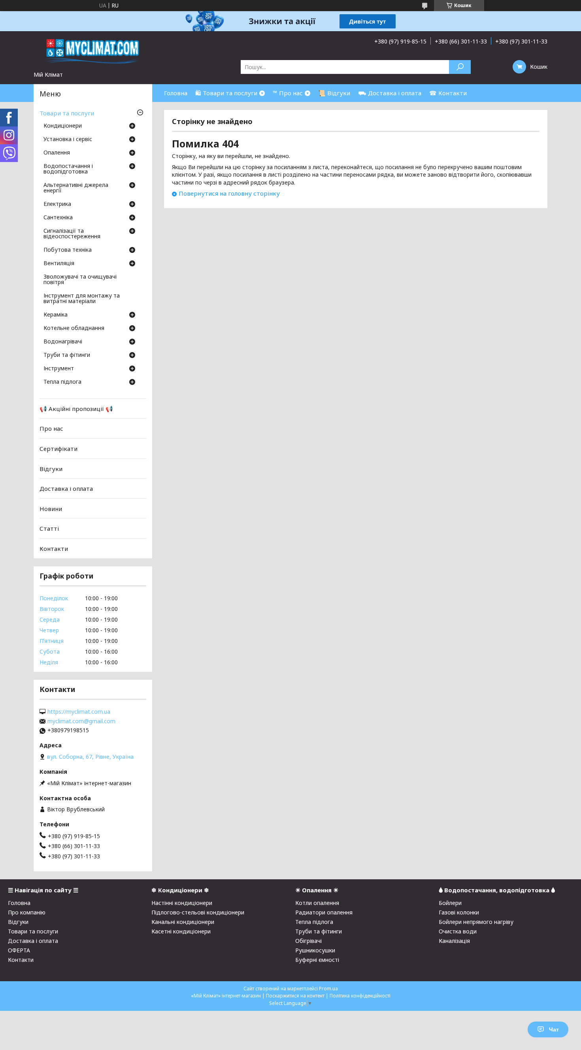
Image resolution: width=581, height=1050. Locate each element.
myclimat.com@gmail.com (81, 721)
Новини (51, 509)
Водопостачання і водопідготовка (68, 169)
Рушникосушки (315, 950)
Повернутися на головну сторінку (229, 193)
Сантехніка (58, 218)
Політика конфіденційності (360, 995)
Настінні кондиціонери (181, 903)
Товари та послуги (67, 113)
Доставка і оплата (66, 488)
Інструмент (58, 369)
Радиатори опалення (324, 912)
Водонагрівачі (62, 342)
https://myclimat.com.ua (78, 711)
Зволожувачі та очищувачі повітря (80, 280)
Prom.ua (328, 988)
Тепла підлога (62, 382)
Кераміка (55, 315)
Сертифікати (58, 448)
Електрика (57, 204)
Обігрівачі (308, 940)
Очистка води (458, 931)
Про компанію (26, 912)
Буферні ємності (317, 959)
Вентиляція (58, 263)
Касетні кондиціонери (181, 931)
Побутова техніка (67, 250)
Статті (49, 528)
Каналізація (454, 940)
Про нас (51, 428)
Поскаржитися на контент (295, 995)
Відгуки (51, 468)
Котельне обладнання (73, 328)
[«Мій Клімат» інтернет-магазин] (92, 51)
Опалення (56, 153)
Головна (175, 93)
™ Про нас (288, 93)
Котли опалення (317, 903)
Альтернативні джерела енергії (75, 188)
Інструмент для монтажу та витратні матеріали (81, 299)
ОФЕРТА (19, 950)
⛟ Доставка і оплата (389, 93)
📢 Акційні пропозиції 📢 (76, 409)
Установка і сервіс (67, 139)
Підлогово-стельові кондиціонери (197, 912)
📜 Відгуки (334, 93)
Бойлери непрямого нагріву (476, 922)
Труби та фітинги (66, 355)
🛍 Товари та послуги (226, 93)
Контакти (54, 548)
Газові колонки (459, 912)
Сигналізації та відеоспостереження (71, 234)
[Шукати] (460, 67)
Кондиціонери (62, 126)
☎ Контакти (448, 93)
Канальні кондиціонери (182, 922)
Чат (554, 1029)
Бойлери (450, 903)
